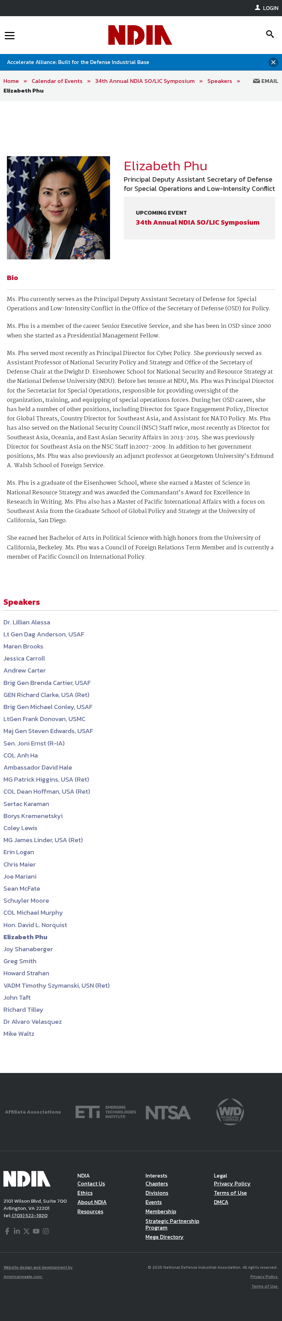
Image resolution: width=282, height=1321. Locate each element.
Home (11, 80)
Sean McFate (21, 888)
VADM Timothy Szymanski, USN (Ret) (56, 985)
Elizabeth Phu (23, 90)
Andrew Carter (24, 670)
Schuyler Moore (26, 900)
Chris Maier (19, 864)
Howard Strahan (26, 973)
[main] (141, 587)
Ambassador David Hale (37, 767)
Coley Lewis (20, 828)
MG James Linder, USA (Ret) (43, 840)
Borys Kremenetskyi (33, 816)
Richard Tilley (23, 1009)
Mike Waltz (18, 1034)
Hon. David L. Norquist (35, 925)
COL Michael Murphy (33, 912)
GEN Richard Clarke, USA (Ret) (46, 695)
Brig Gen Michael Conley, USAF (48, 707)
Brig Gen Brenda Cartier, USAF (47, 683)
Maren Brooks (23, 646)
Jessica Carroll (24, 658)
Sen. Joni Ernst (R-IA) (34, 743)
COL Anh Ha (20, 755)
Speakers (219, 80)
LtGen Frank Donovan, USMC (44, 719)
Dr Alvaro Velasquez (32, 1022)
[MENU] (9, 35)
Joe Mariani (19, 876)
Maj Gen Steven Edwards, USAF (48, 731)
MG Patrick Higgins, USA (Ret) (46, 779)
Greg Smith (19, 961)
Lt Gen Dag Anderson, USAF (43, 634)
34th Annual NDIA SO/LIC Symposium (145, 80)
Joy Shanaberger (28, 949)
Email (269, 80)
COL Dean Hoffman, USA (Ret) (46, 791)
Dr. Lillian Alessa (26, 622)
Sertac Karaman (26, 804)
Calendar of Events (57, 80)
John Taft (17, 997)
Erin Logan (18, 852)
